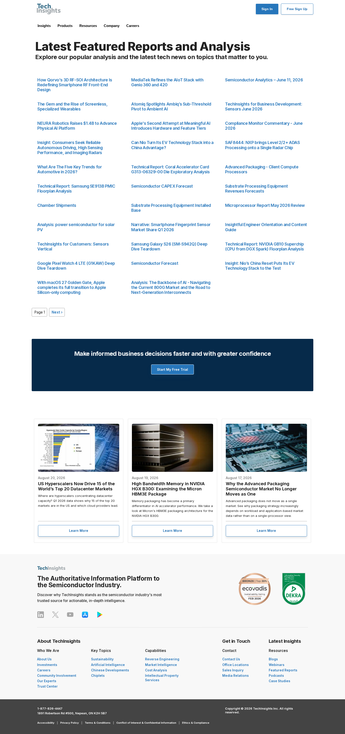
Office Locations (235, 665)
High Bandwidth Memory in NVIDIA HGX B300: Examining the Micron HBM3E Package (168, 488)
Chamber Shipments (56, 205)
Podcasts (276, 675)
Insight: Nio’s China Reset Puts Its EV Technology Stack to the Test (260, 266)
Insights (44, 26)
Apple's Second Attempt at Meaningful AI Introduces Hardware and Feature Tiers (170, 126)
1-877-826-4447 (49, 708)
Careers (132, 26)
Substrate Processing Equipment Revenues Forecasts (256, 188)
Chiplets (98, 675)
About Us (44, 659)
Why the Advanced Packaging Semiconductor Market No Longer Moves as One (261, 488)
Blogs (273, 659)
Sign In (267, 9)
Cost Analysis (156, 670)
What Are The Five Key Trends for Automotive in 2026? (69, 169)
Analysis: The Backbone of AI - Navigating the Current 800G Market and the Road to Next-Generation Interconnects (171, 287)
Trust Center (47, 686)
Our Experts (46, 681)
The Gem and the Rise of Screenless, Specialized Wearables (72, 106)
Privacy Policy (69, 722)
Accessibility (45, 722)
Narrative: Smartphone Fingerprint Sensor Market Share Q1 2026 (171, 227)
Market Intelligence (161, 665)
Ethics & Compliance (195, 722)
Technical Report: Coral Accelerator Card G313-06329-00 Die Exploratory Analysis (170, 169)
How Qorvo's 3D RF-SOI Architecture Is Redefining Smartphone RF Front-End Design (74, 84)
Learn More (78, 531)
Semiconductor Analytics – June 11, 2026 (264, 79)
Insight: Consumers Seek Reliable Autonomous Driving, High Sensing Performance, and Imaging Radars (70, 147)
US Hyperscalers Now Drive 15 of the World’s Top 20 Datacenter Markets (76, 486)
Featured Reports (283, 670)
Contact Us (231, 659)
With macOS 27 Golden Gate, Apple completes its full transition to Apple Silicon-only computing (71, 287)
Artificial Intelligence (108, 665)
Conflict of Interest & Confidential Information (146, 722)
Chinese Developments (110, 670)
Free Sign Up (297, 9)
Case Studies (279, 681)
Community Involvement (56, 675)
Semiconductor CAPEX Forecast (162, 186)
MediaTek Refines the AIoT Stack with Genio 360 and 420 (167, 82)
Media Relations (235, 675)
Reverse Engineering (162, 659)
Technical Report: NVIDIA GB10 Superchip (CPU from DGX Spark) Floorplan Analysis (264, 246)
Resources (88, 26)
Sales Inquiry (233, 670)
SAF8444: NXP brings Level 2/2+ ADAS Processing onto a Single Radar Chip (262, 145)
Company (111, 26)
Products (65, 26)
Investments (47, 665)
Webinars (276, 665)
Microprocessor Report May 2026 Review (265, 205)
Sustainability (102, 659)
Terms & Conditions (98, 722)
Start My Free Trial (172, 369)
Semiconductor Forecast (154, 263)
